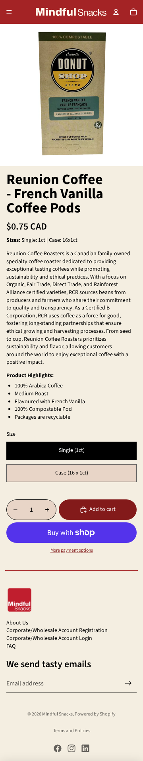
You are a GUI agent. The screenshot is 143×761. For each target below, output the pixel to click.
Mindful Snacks (57, 714)
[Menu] (9, 12)
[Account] (116, 12)
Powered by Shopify (95, 714)
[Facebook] (57, 748)
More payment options (71, 550)
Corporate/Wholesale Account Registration (57, 630)
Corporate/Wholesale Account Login (49, 638)
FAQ (10, 646)
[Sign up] (128, 683)
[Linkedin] (85, 748)
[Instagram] (71, 748)
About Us (17, 623)
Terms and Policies (71, 730)
